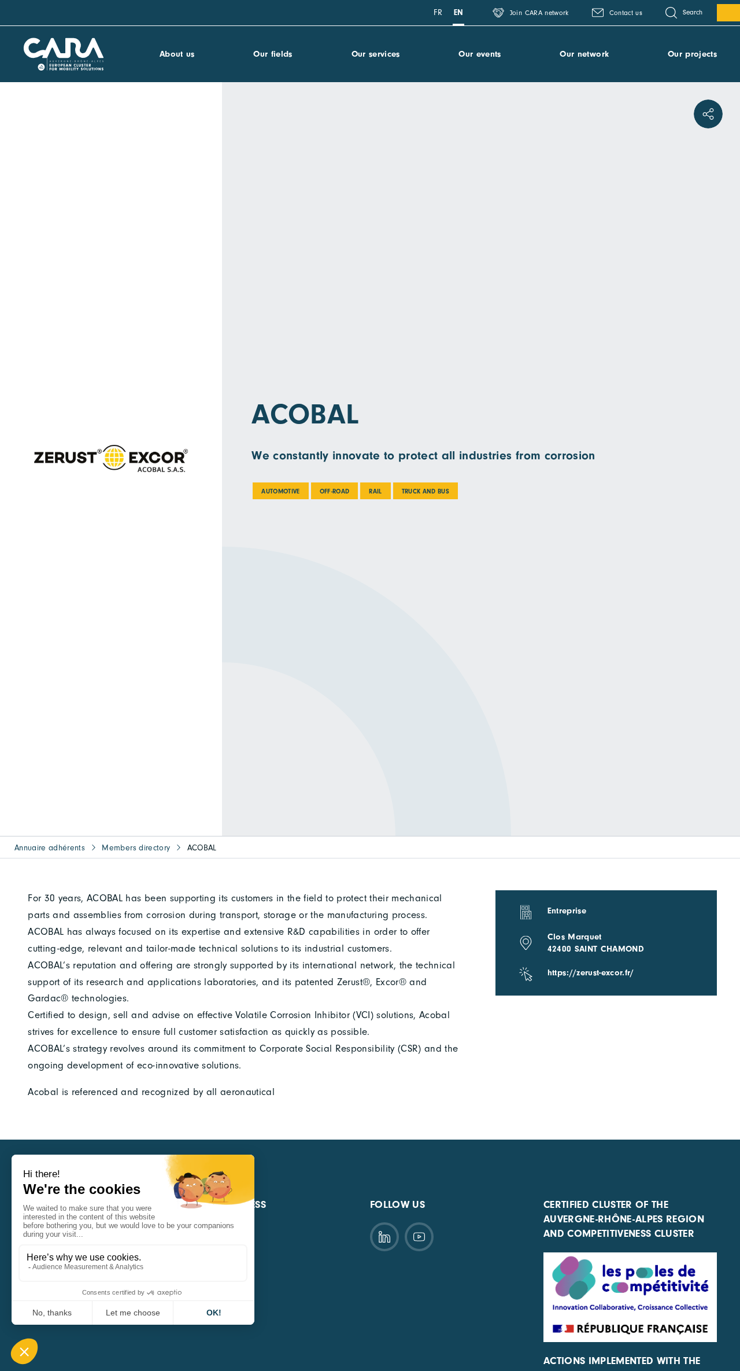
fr (438, 12)
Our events (479, 54)
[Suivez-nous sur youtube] (419, 1236)
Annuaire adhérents (49, 848)
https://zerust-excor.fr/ (590, 973)
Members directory (136, 848)
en (459, 12)
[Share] (708, 113)
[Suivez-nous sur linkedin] (384, 1236)
